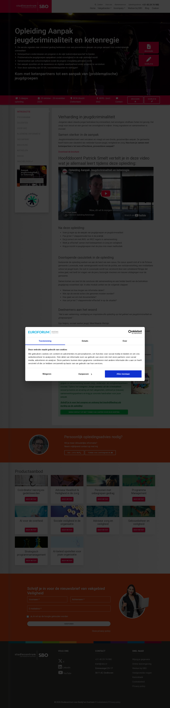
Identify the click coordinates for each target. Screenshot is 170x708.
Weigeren (46, 374)
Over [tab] (125, 341)
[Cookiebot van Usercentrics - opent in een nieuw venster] (130, 332)
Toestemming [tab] (45, 341)
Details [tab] (85, 341)
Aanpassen (83, 374)
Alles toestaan (123, 374)
